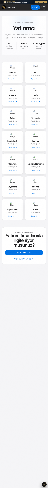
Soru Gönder (22, 252)
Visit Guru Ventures (22, 259)
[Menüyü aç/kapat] (43, 7)
